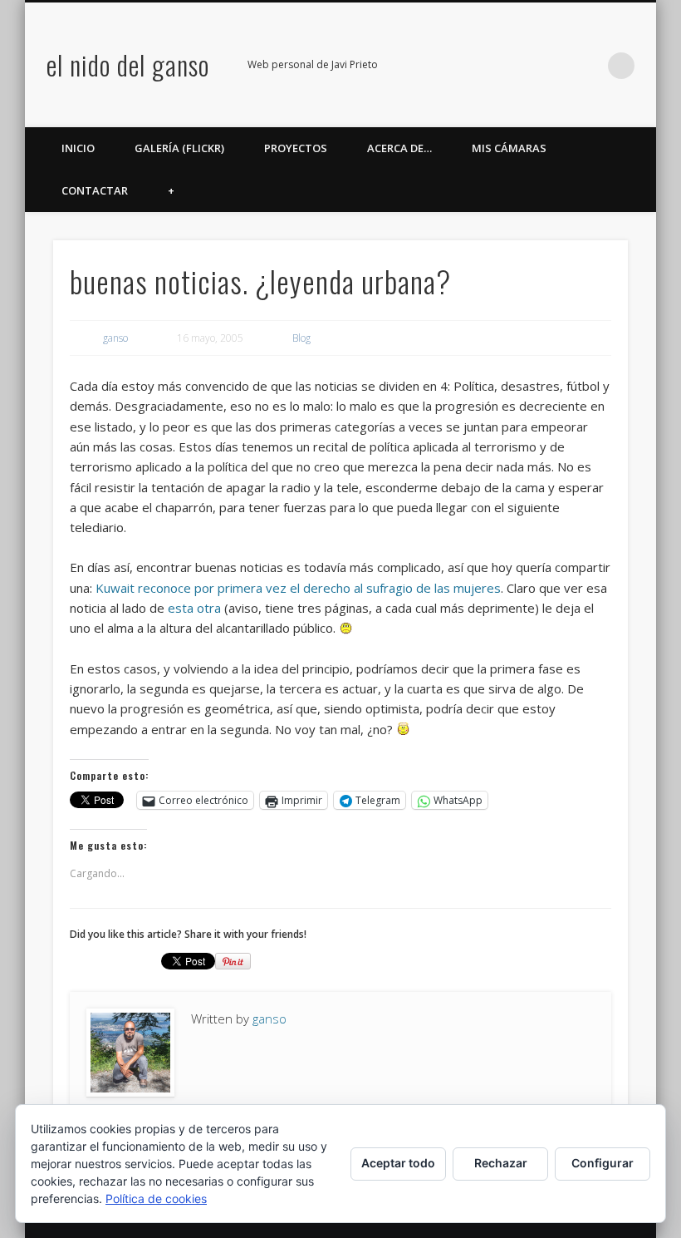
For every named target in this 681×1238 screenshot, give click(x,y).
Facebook (451, 65)
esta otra (194, 607)
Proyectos (295, 148)
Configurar (602, 1163)
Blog (301, 338)
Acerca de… (399, 148)
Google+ (553, 65)
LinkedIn (587, 65)
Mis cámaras (509, 148)
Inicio (78, 148)
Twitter (485, 65)
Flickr (519, 65)
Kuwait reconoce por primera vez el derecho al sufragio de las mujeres (298, 588)
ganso (115, 338)
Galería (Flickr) (179, 148)
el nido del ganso (128, 64)
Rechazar (500, 1163)
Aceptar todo (398, 1163)
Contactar (94, 190)
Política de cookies (156, 1198)
